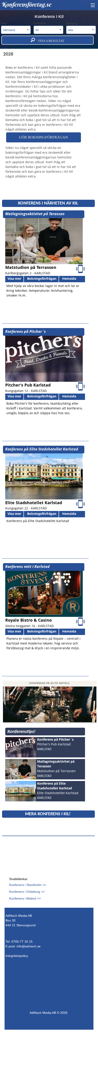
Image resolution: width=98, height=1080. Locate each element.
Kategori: (72, 23)
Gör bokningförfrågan (43, 137)
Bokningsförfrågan (41, 278)
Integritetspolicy (16, 956)
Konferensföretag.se (26, 4)
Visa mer (14, 278)
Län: (4, 23)
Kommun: (40, 23)
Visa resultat (49, 41)
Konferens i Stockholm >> (27, 885)
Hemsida (69, 278)
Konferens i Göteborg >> (27, 891)
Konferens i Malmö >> (25, 898)
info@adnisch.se (29, 946)
